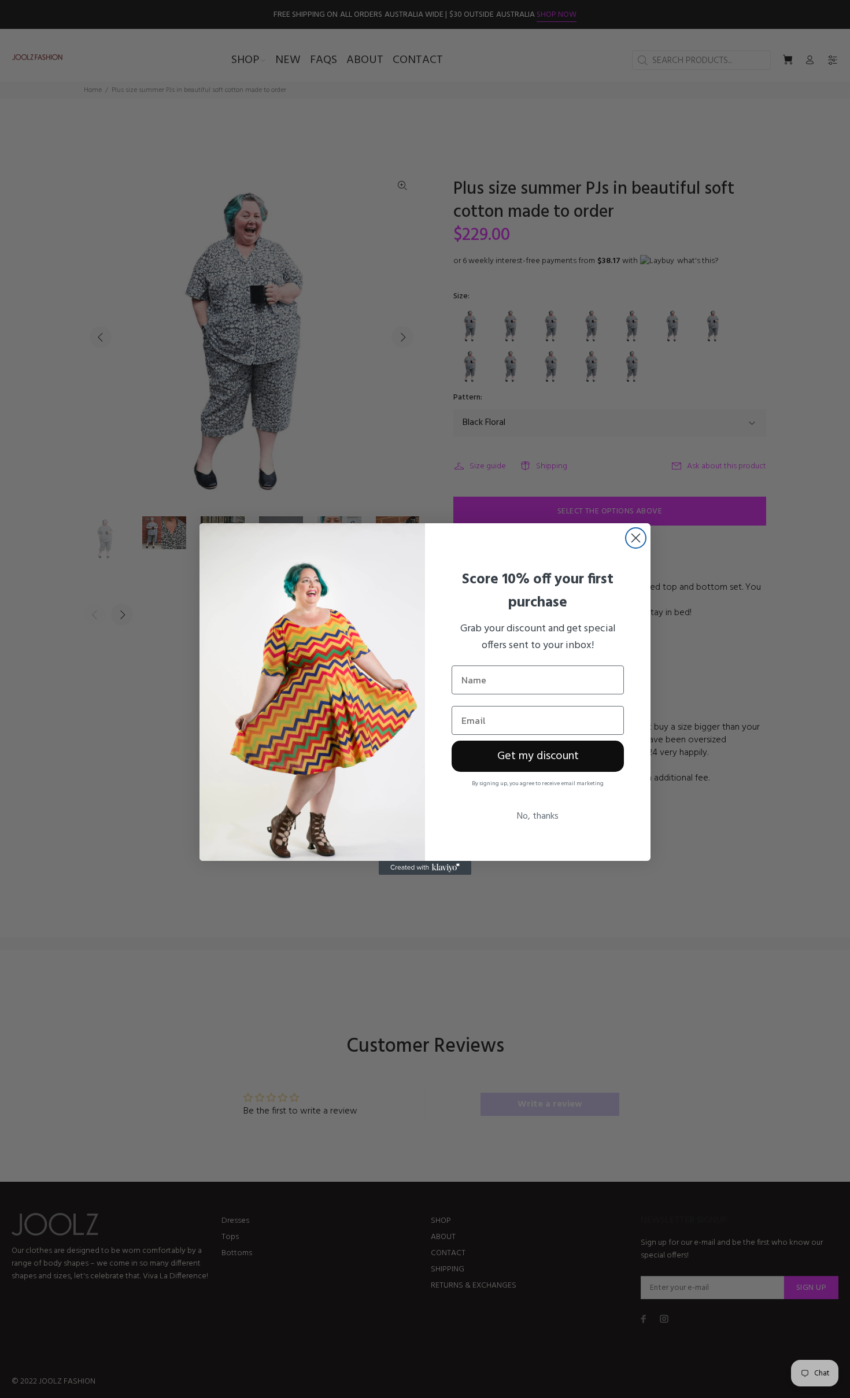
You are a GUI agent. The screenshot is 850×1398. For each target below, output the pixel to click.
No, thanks (538, 816)
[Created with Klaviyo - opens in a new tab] (425, 868)
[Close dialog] (636, 538)
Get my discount (538, 756)
